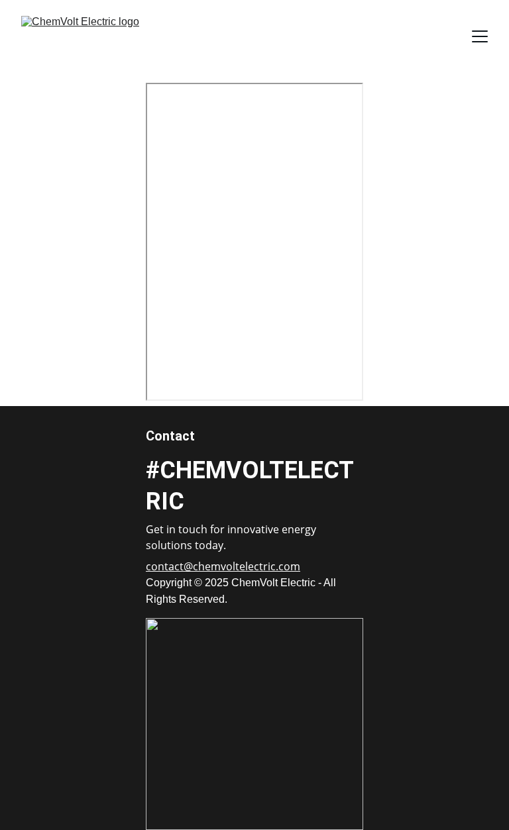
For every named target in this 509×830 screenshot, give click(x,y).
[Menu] (480, 36)
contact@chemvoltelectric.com (223, 566)
